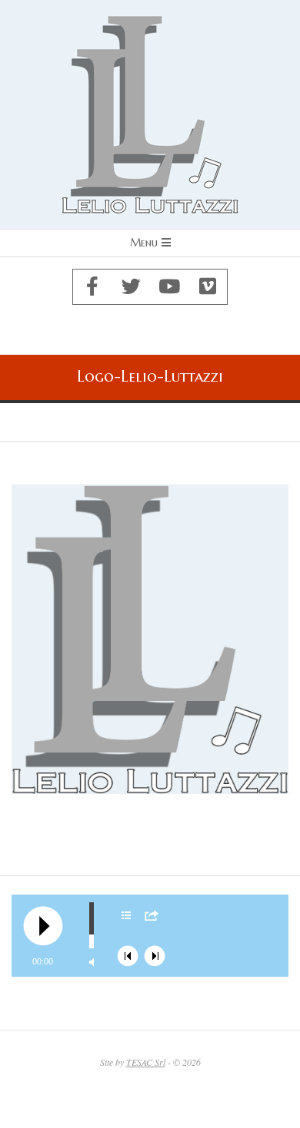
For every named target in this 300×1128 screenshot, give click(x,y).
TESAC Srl (145, 1062)
